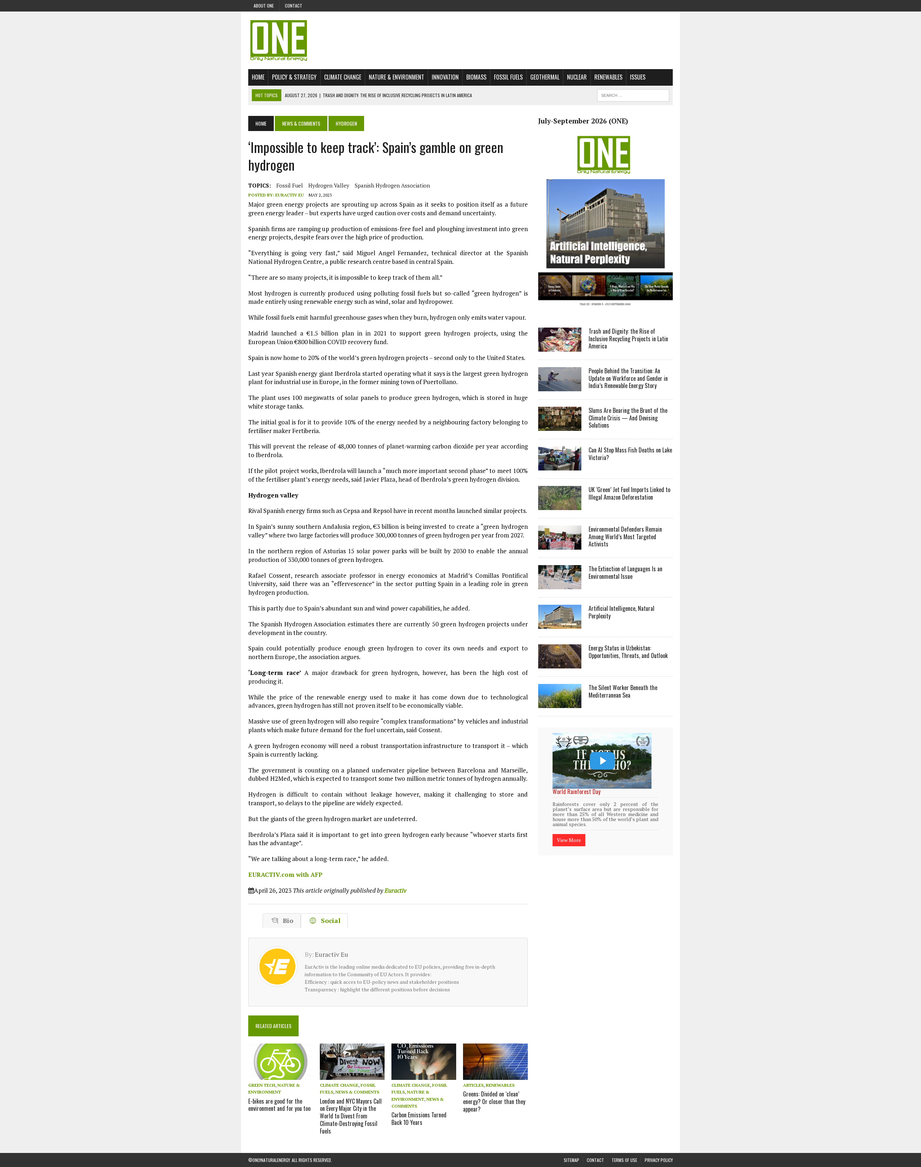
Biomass (476, 77)
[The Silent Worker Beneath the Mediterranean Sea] (559, 703)
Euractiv (396, 890)
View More (569, 830)
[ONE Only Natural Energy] (460, 40)
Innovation (445, 77)
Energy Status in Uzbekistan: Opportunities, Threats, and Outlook (628, 652)
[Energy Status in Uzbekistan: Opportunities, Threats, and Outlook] (559, 663)
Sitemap (571, 1160)
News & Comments (301, 123)
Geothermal (544, 77)
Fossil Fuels (508, 77)
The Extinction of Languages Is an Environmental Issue (625, 572)
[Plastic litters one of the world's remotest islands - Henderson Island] (602, 761)
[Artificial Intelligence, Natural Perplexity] (559, 624)
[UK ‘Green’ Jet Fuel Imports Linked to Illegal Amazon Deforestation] (559, 505)
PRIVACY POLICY (659, 1160)
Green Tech (261, 1085)
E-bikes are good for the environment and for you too (279, 1105)
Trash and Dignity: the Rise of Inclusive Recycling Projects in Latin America (628, 339)
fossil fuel (289, 185)
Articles (473, 1085)
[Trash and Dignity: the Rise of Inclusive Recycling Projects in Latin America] (559, 347)
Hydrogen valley (328, 185)
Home (258, 77)
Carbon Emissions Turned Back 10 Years (418, 1118)
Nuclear (577, 77)
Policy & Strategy (294, 77)
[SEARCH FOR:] (633, 94)
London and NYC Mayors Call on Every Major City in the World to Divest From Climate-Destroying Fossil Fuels (351, 1116)
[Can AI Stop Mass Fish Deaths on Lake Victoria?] (559, 465)
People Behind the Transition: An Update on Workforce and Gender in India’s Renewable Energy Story (628, 378)
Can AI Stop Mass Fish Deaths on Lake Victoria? (630, 454)
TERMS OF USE (624, 1160)
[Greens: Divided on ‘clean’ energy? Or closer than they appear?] (495, 1075)
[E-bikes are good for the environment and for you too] (280, 1075)
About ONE (264, 6)
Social (328, 920)
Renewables (608, 77)
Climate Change (342, 77)
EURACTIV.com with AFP (285, 874)
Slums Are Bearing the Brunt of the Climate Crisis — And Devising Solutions (628, 418)
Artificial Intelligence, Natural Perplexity (621, 612)
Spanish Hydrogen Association (392, 185)
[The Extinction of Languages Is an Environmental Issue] (559, 584)
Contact (293, 6)
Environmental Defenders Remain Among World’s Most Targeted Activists (625, 537)
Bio (286, 920)
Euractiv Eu (289, 195)
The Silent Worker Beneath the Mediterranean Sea (623, 691)
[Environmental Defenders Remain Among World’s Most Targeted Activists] (559, 545)
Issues (637, 77)
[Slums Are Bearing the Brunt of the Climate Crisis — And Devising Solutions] (559, 426)
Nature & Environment (396, 77)
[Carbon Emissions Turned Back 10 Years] (423, 1075)
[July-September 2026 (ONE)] (605, 311)
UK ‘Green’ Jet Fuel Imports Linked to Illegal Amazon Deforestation (629, 493)
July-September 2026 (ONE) (583, 121)
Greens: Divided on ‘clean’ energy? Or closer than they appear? (494, 1101)
